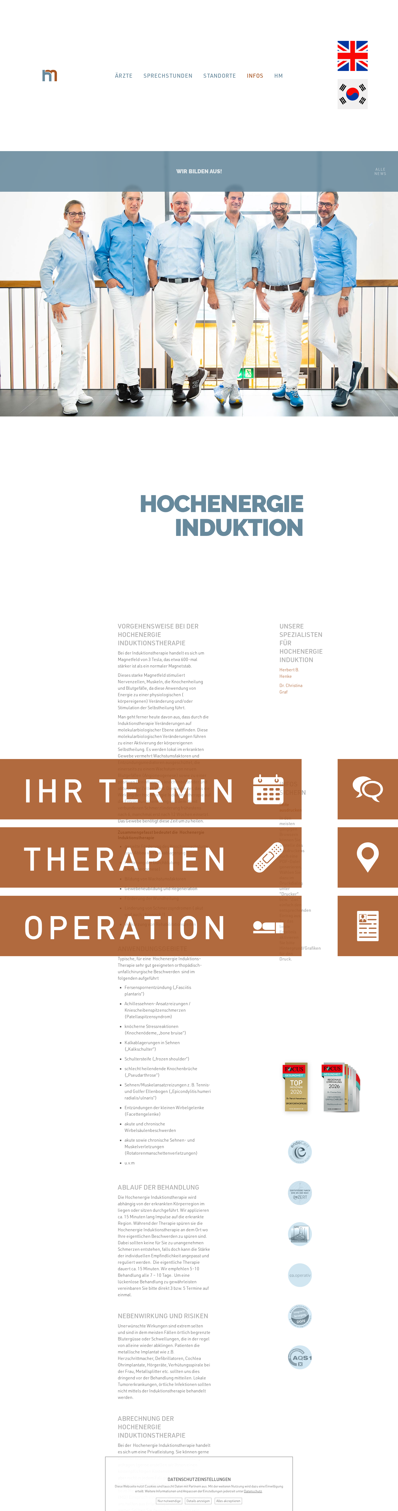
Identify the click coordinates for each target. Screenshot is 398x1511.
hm (278, 75)
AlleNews (380, 171)
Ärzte (124, 75)
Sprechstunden (168, 75)
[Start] (49, 75)
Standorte (219, 75)
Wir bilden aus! (199, 171)
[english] (353, 56)
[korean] (353, 94)
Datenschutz (253, 1491)
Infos (255, 75)
